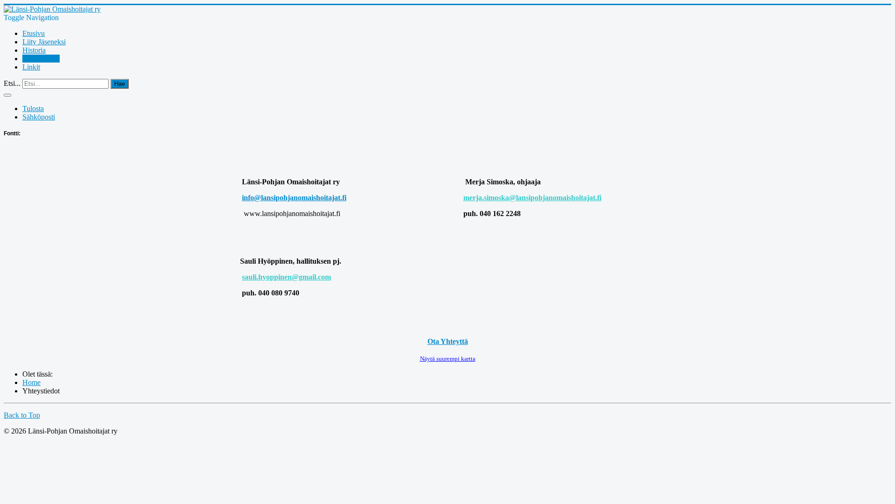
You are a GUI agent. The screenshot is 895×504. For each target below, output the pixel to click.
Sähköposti (38, 117)
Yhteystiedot (41, 59)
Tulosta (33, 108)
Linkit (31, 67)
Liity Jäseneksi (44, 42)
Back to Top (22, 415)
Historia (34, 50)
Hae (119, 83)
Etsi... (12, 83)
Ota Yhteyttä (447, 341)
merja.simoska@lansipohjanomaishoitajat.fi (532, 198)
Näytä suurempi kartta (447, 358)
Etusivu (33, 33)
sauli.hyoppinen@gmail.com (286, 277)
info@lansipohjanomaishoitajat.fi (294, 198)
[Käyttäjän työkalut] (7, 95)
